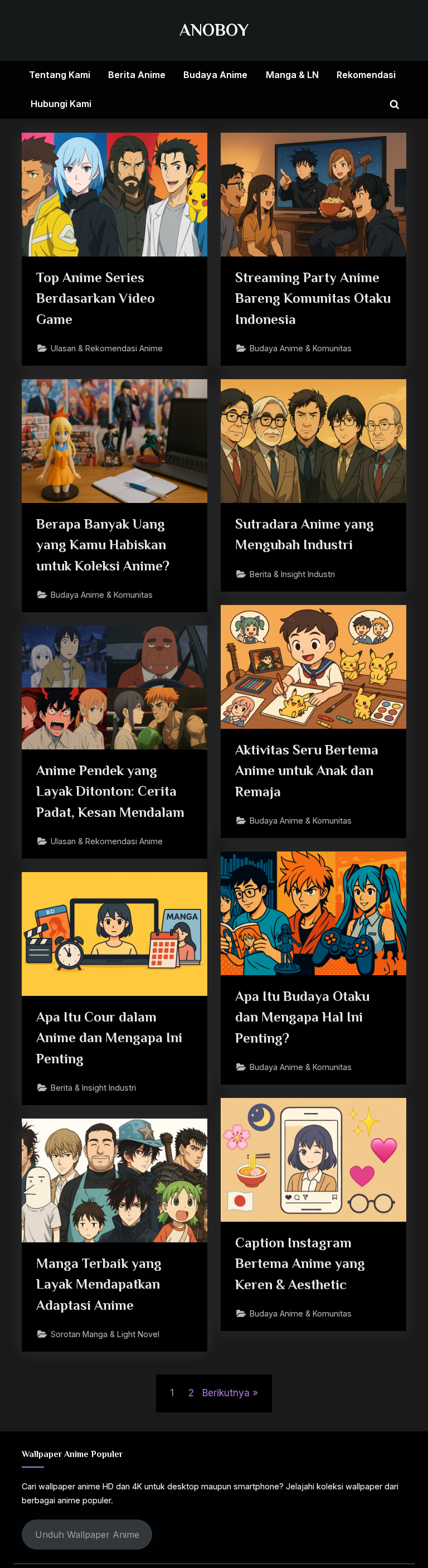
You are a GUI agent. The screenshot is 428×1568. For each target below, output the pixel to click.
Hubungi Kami (61, 103)
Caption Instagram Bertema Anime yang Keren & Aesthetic (300, 1263)
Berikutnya (226, 1392)
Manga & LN (292, 74)
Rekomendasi (366, 74)
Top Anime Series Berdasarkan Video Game (95, 298)
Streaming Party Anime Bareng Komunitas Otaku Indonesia (313, 298)
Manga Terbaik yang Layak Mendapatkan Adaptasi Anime (99, 1284)
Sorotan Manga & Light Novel (105, 1334)
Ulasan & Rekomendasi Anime (107, 348)
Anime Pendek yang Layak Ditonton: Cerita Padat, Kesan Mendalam (110, 791)
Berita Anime (137, 74)
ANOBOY (214, 30)
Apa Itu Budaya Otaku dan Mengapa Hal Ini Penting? (302, 1017)
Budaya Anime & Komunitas (301, 348)
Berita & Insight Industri (292, 574)
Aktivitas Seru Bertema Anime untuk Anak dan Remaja (306, 770)
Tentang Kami (59, 74)
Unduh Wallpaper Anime (87, 1534)
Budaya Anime (215, 74)
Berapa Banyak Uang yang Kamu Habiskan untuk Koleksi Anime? (102, 544)
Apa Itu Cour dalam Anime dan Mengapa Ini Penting (109, 1037)
